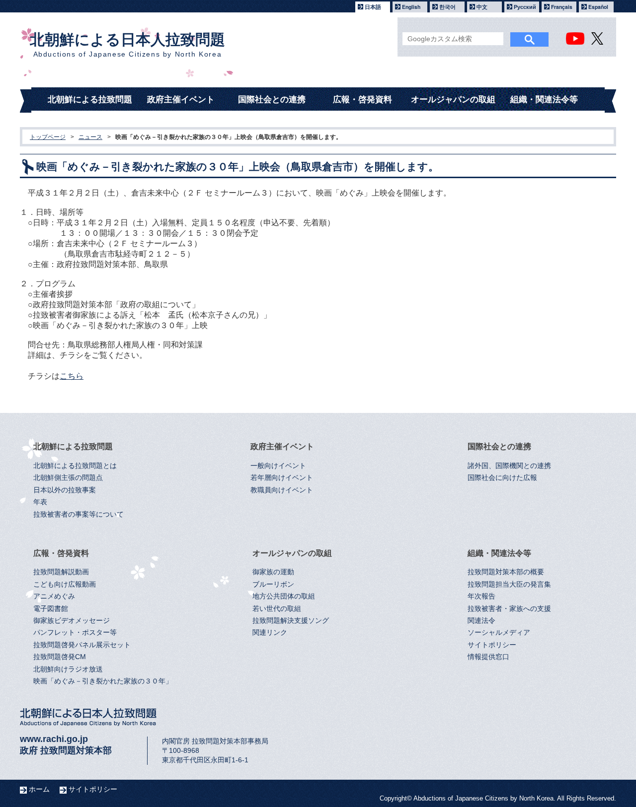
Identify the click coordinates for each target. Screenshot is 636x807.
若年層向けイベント (281, 477)
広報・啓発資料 (362, 99)
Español (598, 6)
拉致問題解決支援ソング (290, 620)
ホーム (39, 789)
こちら (71, 376)
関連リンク (269, 632)
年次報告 (481, 596)
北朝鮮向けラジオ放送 (68, 669)
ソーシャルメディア (499, 632)
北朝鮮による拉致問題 (90, 99)
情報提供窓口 (488, 657)
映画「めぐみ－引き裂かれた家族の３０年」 (102, 681)
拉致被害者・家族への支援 (509, 608)
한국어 (447, 6)
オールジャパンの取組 (453, 99)
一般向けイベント (278, 466)
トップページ (48, 137)
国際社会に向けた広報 (502, 477)
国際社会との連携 (272, 99)
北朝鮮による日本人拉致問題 (127, 44)
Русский (525, 6)
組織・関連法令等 (544, 99)
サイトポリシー (492, 645)
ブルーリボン (273, 584)
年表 (40, 502)
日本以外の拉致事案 (64, 490)
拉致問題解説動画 (61, 572)
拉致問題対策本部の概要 (506, 572)
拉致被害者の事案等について (78, 514)
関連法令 (481, 620)
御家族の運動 (273, 572)
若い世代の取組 (276, 608)
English (411, 6)
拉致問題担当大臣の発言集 (509, 584)
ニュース (90, 137)
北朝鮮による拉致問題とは (75, 466)
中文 (482, 6)
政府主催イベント (181, 99)
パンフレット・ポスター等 (75, 632)
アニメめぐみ (54, 596)
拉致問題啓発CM (59, 657)
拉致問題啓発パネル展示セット (82, 645)
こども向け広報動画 (64, 584)
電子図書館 (50, 608)
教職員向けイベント (281, 490)
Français (561, 6)
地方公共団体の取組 (283, 596)
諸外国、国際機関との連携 (509, 466)
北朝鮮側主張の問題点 (68, 477)
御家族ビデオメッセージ (71, 620)
